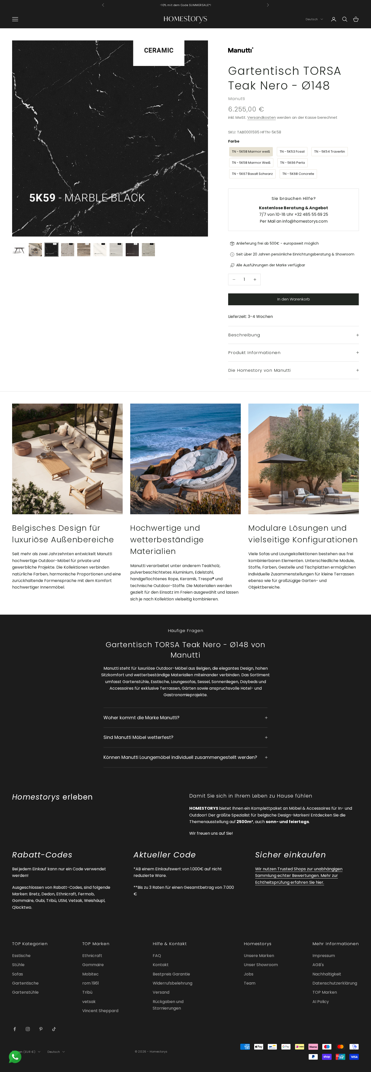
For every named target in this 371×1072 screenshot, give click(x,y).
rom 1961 (90, 983)
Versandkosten (261, 117)
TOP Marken (324, 992)
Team (249, 983)
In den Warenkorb (293, 299)
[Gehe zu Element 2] (35, 250)
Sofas (17, 974)
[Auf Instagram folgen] (27, 1029)
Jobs (248, 974)
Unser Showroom (261, 965)
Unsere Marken (259, 956)
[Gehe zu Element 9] (148, 250)
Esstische (21, 956)
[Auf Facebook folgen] (14, 1029)
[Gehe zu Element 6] (100, 250)
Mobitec (90, 974)
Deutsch (312, 19)
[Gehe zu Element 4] (68, 250)
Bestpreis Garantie (171, 974)
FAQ (157, 956)
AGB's (318, 965)
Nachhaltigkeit (326, 974)
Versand (161, 992)
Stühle (18, 965)
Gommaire (93, 965)
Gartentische (25, 983)
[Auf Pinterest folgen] (40, 1029)
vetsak (89, 1002)
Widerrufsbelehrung (172, 983)
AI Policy (320, 1002)
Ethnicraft (92, 956)
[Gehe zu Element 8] (132, 250)
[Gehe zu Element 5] (84, 250)
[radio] (250, 151)
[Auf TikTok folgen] (54, 1029)
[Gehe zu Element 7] (116, 250)
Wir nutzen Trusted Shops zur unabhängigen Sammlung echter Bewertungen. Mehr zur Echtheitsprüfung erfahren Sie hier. (298, 875)
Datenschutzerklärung (334, 983)
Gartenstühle (25, 992)
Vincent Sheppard (100, 1011)
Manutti (236, 99)
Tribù (87, 992)
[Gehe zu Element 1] (19, 250)
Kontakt (161, 965)
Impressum (323, 956)
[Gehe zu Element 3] (51, 250)
